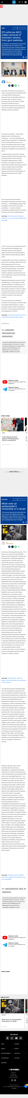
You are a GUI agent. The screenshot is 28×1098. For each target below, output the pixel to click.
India (3, 28)
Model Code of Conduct (7, 336)
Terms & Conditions (13, 1077)
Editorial (5, 499)
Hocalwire (14, 1088)
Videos (3, 432)
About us (13, 1072)
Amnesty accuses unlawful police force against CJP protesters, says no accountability (13, 877)
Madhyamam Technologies (14, 1086)
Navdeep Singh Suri (6, 892)
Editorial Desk (9, 543)
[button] (2, 2)
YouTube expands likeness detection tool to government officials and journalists (13, 218)
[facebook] (9, 85)
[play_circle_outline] (12, 424)
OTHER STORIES (5, 416)
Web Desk (8, 82)
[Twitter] (12, 85)
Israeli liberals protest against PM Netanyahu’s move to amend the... (10, 438)
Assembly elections (10, 330)
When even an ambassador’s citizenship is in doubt (13, 506)
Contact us (13, 1074)
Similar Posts (5, 997)
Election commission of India (8, 333)
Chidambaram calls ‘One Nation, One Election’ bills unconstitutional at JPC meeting (13, 680)
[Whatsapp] (15, 85)
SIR (25, 888)
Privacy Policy (13, 1075)
